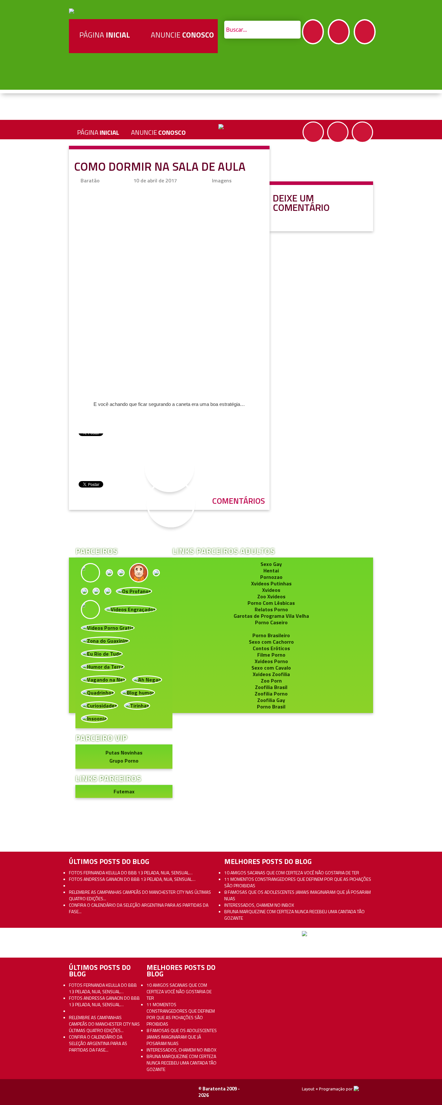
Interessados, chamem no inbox (259, 905)
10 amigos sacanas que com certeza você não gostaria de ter (291, 872)
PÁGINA (104, 34)
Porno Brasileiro (271, 635)
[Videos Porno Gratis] (108, 627)
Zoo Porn (271, 681)
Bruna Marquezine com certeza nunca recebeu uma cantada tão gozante (294, 914)
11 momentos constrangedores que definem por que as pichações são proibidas (297, 882)
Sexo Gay (271, 564)
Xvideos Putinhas (271, 583)
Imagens (222, 180)
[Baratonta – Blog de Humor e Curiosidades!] (71, 10)
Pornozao (271, 577)
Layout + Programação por (328, 1089)
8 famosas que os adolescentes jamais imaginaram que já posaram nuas (297, 895)
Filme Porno (271, 655)
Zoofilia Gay (271, 700)
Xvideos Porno (271, 661)
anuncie (158, 132)
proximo (20, 503)
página (98, 132)
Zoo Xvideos (271, 596)
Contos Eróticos (271, 648)
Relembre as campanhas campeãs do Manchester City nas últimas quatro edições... (140, 895)
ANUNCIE (182, 34)
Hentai (271, 570)
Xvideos (271, 590)
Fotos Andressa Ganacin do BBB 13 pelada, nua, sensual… (132, 879)
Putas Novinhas (123, 752)
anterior (422, 503)
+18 (365, 31)
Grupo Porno (123, 761)
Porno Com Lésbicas (271, 603)
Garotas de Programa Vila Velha (271, 616)
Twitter (339, 31)
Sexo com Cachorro (271, 642)
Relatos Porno (271, 609)
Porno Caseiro (271, 622)
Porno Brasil (271, 706)
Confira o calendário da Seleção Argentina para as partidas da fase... (138, 908)
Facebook (313, 31)
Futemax (124, 791)
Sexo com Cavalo (271, 668)
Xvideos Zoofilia (271, 674)
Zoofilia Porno (271, 693)
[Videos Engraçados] (130, 609)
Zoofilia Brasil (271, 687)
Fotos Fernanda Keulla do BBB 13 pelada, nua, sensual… (131, 872)
